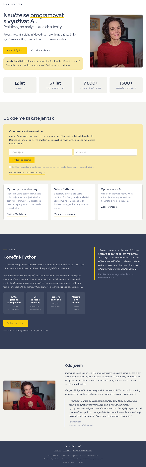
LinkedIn (57, 450)
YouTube (67, 450)
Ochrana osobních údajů (72, 459)
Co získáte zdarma (40, 50)
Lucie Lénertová (12, 4)
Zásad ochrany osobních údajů (79, 167)
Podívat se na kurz (16, 323)
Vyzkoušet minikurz (63, 214)
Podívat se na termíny (56, 65)
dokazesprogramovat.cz (93, 459)
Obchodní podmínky (51, 459)
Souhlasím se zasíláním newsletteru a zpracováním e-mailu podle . (53, 167)
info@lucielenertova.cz (82, 450)
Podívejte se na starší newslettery (25, 172)
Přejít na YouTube (15, 214)
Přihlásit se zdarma (22, 160)
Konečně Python (15, 50)
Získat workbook (109, 206)
